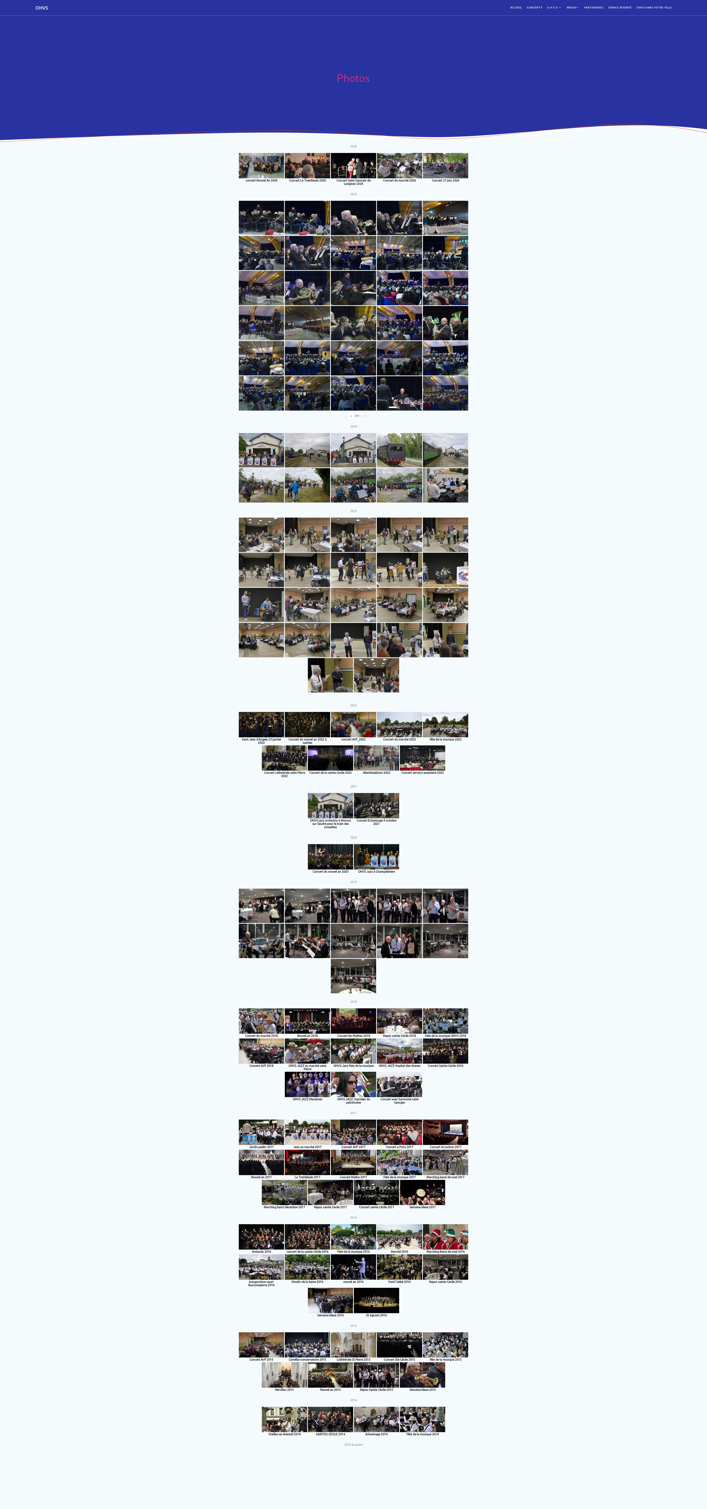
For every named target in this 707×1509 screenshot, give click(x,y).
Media (571, 7)
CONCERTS (534, 7)
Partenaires (593, 7)
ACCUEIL (516, 7)
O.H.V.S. (553, 7)
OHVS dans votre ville (654, 7)
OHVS (41, 8)
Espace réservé (620, 7)
